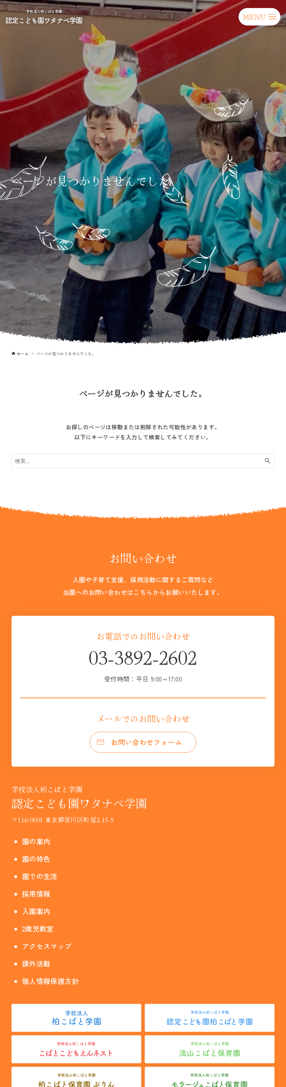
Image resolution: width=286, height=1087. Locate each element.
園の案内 (36, 841)
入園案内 (36, 911)
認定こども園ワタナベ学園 (79, 797)
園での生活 (40, 876)
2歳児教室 (38, 929)
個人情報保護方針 (50, 981)
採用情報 (36, 894)
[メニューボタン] (259, 16)
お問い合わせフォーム (146, 742)
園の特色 (36, 859)
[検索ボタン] (267, 460)
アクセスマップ (47, 946)
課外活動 (36, 963)
